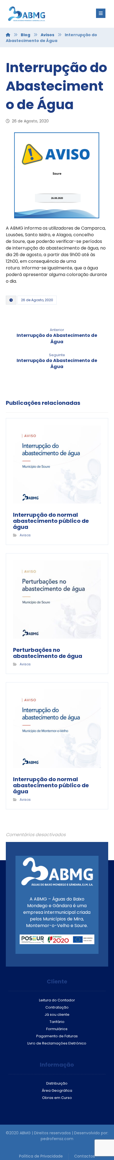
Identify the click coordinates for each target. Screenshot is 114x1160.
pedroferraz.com (57, 1138)
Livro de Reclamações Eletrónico (56, 1043)
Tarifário (57, 1021)
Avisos (25, 535)
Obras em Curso (57, 1097)
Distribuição (57, 1083)
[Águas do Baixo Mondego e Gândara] (39, 14)
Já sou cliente (57, 1014)
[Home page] (8, 35)
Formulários (57, 1029)
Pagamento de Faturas (57, 1036)
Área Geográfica (57, 1090)
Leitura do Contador (57, 1000)
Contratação (57, 1007)
